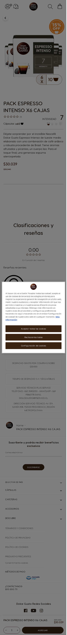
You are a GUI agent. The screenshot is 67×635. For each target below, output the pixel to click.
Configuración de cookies (33, 345)
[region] (33, 317)
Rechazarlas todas (33, 337)
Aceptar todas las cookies (33, 328)
